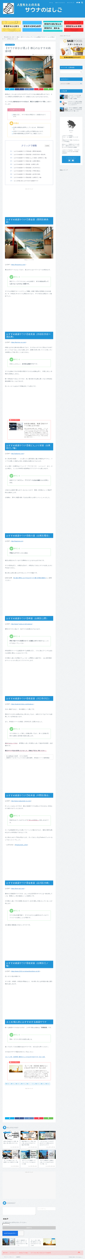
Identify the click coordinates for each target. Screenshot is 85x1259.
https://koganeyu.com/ (18, 264)
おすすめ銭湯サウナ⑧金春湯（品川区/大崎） (27, 174)
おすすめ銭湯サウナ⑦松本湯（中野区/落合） (27, 171)
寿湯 (13, 1083)
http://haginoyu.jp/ (17, 541)
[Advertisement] (29, 202)
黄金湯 (48, 1083)
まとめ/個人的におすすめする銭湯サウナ (26, 180)
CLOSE (47, 145)
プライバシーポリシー (9, 1257)
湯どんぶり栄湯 (31, 1083)
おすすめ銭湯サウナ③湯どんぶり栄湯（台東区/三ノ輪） (31, 157)
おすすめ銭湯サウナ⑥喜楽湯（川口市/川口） (27, 167)
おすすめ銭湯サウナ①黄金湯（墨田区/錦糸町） (28, 151)
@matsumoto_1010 (21, 845)
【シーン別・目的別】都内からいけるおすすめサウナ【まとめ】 (25, 1057)
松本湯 (23, 1083)
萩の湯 (37, 1083)
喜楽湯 (8, 1083)
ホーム (51, 2)
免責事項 (18, 1257)
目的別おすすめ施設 (10, 44)
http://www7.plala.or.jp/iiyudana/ (21, 624)
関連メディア (64, 170)
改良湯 (18, 1083)
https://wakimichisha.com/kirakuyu (22, 704)
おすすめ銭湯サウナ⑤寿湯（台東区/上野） (27, 164)
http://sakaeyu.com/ (17, 453)
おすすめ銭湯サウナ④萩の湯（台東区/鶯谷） (27, 161)
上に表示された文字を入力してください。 (15, 1222)
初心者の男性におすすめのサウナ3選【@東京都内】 (29, 578)
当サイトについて (60, 2)
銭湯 (43, 1083)
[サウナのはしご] (32, 14)
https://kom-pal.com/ (17, 888)
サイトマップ (70, 2)
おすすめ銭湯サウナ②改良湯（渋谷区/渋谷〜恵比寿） (30, 154)
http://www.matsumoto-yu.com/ (21, 801)
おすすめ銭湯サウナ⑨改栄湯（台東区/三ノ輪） (28, 177)
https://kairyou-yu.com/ (18, 342)
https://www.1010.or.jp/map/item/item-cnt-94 (25, 971)
